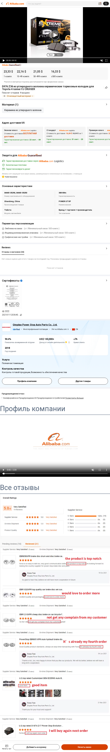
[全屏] (106, 60)
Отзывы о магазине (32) (13, 252)
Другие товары (83, 381)
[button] (11, 65)
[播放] (4, 60)
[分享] (106, 87)
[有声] (102, 60)
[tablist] (55, 54)
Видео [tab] (51, 55)
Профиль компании (27, 381)
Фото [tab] (58, 55)
